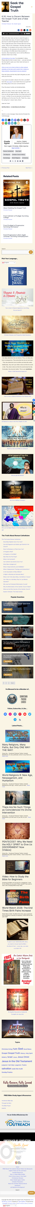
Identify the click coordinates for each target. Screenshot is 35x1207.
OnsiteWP (4, 1203)
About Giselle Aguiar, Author (17, 1180)
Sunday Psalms (7, 1072)
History (23, 1053)
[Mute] (24, 33)
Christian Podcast (6, 23)
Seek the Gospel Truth (17, 6)
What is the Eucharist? (9, 559)
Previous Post (5, 167)
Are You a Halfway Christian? (17, 500)
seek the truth (17, 1069)
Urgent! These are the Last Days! (17, 1170)
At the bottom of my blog (8, 58)
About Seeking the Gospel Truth (14, 208)
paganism (18, 1065)
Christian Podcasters (17, 1181)
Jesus (15, 1057)
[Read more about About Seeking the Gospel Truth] (16, 193)
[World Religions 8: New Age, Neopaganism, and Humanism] (17, 766)
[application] (16, 33)
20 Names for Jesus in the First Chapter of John (14, 421)
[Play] (4, 33)
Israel (9, 1057)
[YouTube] (20, 161)
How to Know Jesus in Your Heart (17, 1176)
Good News (27, 1049)
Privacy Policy (12, 1203)
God (20, 1048)
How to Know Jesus (22, 1203)
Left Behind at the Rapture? (17, 1187)
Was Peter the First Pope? (10, 556)
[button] (3, 120)
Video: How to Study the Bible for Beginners (15, 878)
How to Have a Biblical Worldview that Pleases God (17, 396)
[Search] (31, 252)
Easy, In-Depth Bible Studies (17, 1174)
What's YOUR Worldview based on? (17, 371)
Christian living (7, 1049)
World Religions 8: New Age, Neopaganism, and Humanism (17, 778)
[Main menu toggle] (31, 6)
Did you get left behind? (17, 475)
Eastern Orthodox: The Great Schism (13, 591)
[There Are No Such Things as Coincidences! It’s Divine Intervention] (17, 798)
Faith (15, 1049)
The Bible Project (6, 1105)
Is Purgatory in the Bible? (9, 554)
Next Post (29, 167)
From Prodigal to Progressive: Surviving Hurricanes (13, 226)
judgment (5, 1065)
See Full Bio (15, 148)
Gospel (4, 1053)
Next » (12, 683)
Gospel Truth (14, 1053)
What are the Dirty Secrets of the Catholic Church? (16, 589)
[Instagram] (15, 161)
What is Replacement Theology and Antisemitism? (16, 569)
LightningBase (21, 1201)
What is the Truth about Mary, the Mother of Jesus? (16, 577)
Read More (8, 609)
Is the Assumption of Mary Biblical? (12, 571)
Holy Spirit (9, 81)
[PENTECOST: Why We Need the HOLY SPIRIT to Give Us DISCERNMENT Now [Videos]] (17, 831)
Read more (5, 756)
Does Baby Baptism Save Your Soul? (12, 541)
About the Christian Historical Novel (17, 1183)
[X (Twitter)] (13, 161)
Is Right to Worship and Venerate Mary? (13, 574)
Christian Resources (17, 1172)
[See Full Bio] (20, 148)
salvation (6, 1068)
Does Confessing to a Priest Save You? (13, 549)
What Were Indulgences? (9, 564)
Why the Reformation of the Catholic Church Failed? (17, 586)
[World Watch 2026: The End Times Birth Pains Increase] (17, 897)
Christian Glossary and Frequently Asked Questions (17, 335)
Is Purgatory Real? (8, 551)
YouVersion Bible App (7, 1100)
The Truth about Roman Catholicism (11, 539)
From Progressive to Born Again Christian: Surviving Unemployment (15, 235)
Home (17, 1167)
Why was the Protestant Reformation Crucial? (15, 584)
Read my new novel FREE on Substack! (17, 448)
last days (11, 1065)
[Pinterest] (18, 161)
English (6, 262)
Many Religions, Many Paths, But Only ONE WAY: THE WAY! (16, 747)
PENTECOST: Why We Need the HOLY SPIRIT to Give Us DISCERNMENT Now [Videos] (17, 845)
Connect (30, 1203)
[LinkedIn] (23, 161)
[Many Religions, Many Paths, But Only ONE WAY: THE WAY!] (17, 736)
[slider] (28, 33)
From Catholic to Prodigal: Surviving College (15, 216)
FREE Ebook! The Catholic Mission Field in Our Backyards (17, 1168)
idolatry (4, 1057)
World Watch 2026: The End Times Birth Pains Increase (17, 909)
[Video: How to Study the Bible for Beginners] (17, 867)
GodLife (4, 1108)
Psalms (24, 1065)
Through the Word (6, 1103)
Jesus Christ (23, 1057)
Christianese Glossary (17, 1178)
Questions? (17, 1185)
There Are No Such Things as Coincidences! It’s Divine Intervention (17, 810)
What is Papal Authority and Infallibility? (13, 566)
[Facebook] (10, 161)
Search (3, 248)
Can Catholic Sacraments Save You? (13, 561)
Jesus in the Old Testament (17, 1061)
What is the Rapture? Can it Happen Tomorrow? (17, 617)
